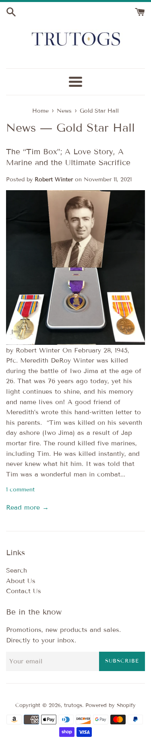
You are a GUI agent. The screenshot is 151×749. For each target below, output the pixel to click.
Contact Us (23, 591)
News (21, 127)
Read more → (27, 507)
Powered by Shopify (110, 705)
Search (16, 570)
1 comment (20, 489)
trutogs (73, 705)
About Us (20, 581)
